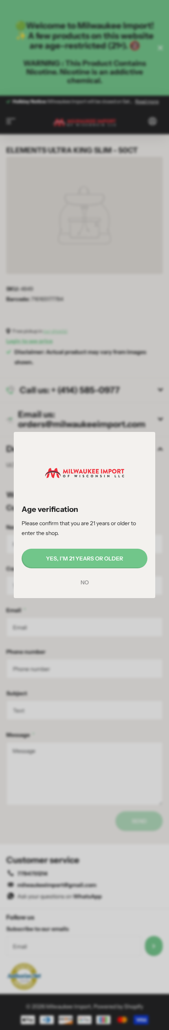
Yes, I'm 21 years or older (84, 558)
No (85, 582)
